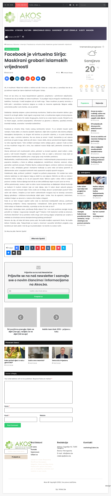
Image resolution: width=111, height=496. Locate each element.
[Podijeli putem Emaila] (43, 78)
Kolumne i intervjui (20, 44)
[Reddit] (33, 78)
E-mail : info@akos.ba (65, 453)
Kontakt (34, 449)
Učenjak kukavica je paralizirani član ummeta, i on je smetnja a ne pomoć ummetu (83, 217)
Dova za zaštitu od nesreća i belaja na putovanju (98, 139)
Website (42, 415)
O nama (34, 447)
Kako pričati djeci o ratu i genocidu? (14, 361)
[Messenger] (38, 78)
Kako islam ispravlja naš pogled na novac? (82, 189)
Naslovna (9, 30)
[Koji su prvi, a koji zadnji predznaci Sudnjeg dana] (83, 160)
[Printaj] (19, 253)
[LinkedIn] (17, 78)
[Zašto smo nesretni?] (38, 352)
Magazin (89, 30)
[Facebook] (7, 78)
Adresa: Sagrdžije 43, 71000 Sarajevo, (67, 447)
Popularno (85, 103)
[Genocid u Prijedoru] (62, 352)
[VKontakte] (48, 248)
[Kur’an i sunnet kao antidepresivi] (100, 206)
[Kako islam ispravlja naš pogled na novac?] (84, 180)
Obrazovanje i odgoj (42, 30)
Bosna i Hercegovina (64, 451)
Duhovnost (57, 30)
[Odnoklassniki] (53, 248)
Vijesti (82, 30)
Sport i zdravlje (70, 30)
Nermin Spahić (39, 238)
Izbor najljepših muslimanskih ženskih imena (97, 149)
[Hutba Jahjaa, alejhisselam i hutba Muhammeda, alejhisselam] (100, 180)
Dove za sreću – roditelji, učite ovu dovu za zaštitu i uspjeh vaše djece (98, 114)
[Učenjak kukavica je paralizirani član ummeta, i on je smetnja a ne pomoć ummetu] (84, 206)
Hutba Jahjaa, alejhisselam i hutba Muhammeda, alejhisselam (49, 5)
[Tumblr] (22, 78)
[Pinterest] (27, 78)
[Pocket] (58, 248)
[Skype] (63, 248)
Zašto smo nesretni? (36, 360)
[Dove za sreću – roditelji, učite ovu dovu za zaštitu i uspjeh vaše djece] (83, 114)
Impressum (35, 452)
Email (6, 415)
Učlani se (34, 455)
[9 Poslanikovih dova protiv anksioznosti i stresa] (83, 127)
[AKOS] (22, 17)
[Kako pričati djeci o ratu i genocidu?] (14, 352)
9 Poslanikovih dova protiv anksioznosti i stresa (96, 127)
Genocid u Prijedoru (60, 360)
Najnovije (99, 103)
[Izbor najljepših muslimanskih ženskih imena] (83, 150)
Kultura (27, 30)
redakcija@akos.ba (64, 456)
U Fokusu (19, 30)
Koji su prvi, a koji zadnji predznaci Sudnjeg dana (97, 159)
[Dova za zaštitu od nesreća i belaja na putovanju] (83, 140)
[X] (12, 78)
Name (7, 406)
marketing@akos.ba (91, 447)
